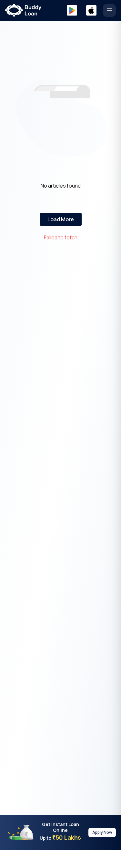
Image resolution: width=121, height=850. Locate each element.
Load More (60, 219)
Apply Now (102, 832)
